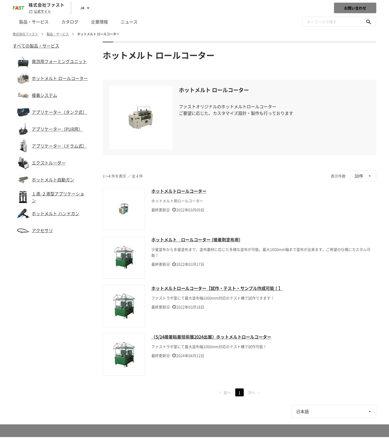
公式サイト (42, 11)
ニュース (129, 21)
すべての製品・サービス (36, 46)
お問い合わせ (355, 8)
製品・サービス (34, 21)
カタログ (69, 21)
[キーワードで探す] (368, 22)
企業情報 (99, 21)
